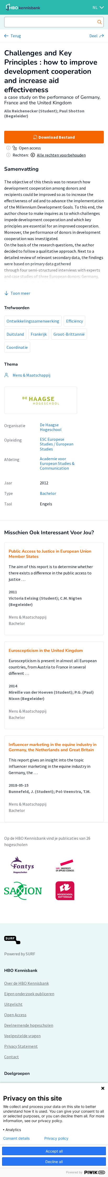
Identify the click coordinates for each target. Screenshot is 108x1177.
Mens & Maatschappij (27, 617)
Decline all (54, 1161)
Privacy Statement (21, 1046)
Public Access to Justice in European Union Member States (50, 553)
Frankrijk (39, 334)
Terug (15, 35)
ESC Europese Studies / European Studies (56, 444)
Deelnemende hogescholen (28, 1025)
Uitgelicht (13, 1004)
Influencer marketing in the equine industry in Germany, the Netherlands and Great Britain (52, 747)
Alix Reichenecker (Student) (30, 110)
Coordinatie (17, 347)
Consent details (16, 1138)
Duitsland (15, 334)
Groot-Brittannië (69, 334)
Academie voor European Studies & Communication (57, 463)
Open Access (15, 1014)
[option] (40, 400)
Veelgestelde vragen (22, 1035)
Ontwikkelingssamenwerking (33, 321)
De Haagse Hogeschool (51, 427)
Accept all (54, 1151)
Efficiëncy (74, 321)
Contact (11, 1056)
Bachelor (48, 493)
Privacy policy (56, 1138)
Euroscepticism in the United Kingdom (46, 651)
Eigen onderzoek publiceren (29, 993)
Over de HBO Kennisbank (26, 983)
